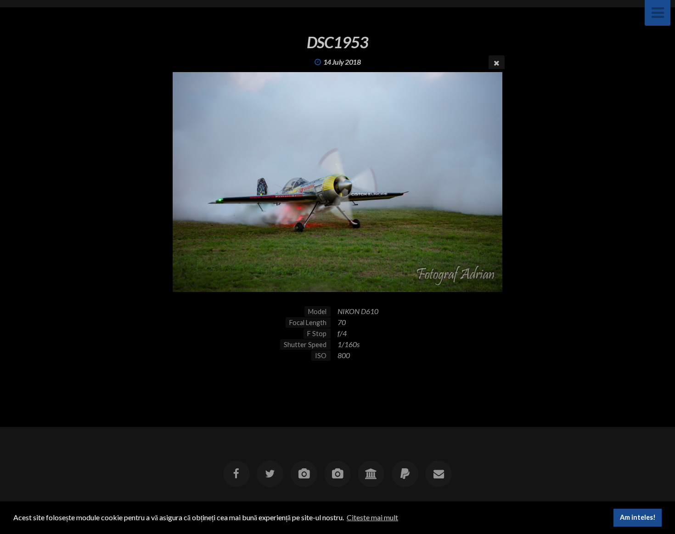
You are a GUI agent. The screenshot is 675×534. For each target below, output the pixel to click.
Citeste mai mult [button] (372, 517)
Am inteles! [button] (638, 517)
